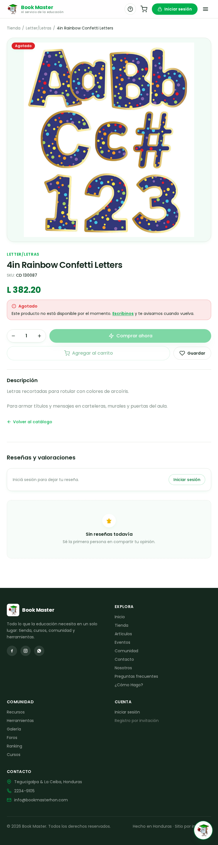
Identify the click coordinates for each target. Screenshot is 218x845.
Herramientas (20, 720)
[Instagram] (25, 651)
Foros (12, 737)
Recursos (16, 712)
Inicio (120, 617)
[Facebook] (12, 651)
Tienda (13, 28)
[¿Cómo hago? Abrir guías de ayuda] (130, 9)
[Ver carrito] (144, 9)
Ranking (14, 746)
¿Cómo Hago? (129, 685)
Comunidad (126, 651)
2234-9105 (24, 791)
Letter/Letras (38, 28)
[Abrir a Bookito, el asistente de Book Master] (203, 830)
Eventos (122, 642)
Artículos (123, 634)
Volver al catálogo (32, 422)
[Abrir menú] (205, 9)
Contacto (124, 659)
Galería (14, 729)
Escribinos (123, 313)
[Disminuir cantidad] (13, 336)
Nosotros (123, 668)
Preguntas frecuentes (136, 676)
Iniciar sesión (178, 9)
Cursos (13, 754)
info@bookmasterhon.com (41, 800)
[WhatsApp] (39, 651)
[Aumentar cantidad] (39, 336)
